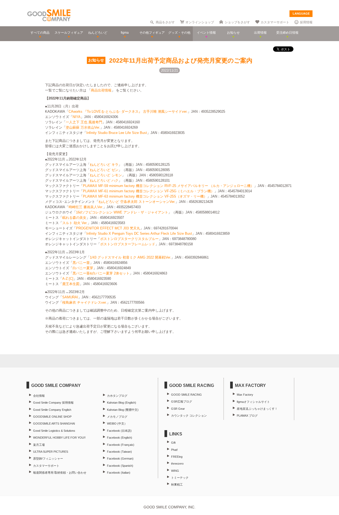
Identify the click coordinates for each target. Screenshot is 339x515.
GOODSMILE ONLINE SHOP (52, 416)
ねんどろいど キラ (104, 165)
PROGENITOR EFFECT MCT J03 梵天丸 (108, 228)
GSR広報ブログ (181, 401)
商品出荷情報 (101, 90)
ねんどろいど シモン (106, 175)
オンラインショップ (199, 22)
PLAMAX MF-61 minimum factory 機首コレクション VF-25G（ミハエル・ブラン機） (148, 191)
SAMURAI (70, 297)
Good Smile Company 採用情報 (53, 402)
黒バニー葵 (81, 263)
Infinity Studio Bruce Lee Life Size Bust (116, 133)
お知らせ (96, 60)
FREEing (176, 456)
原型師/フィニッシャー (48, 458)
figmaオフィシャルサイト (253, 401)
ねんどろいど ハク (104, 180)
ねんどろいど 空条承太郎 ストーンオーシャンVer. (137, 202)
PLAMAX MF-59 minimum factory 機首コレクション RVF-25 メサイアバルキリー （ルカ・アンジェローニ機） (168, 186)
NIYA (77, 117)
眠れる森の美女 (74, 218)
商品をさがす (165, 22)
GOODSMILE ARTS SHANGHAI (54, 423)
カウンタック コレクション (189, 415)
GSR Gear (178, 408)
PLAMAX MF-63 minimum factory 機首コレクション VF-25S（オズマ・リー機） (145, 196)
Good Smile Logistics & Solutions (54, 430)
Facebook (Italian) (118, 472)
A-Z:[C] (67, 279)
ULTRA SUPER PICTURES (50, 451)
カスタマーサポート (275, 22)
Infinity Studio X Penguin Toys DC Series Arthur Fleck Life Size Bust (139, 233)
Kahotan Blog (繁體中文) (123, 409)
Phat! (174, 449)
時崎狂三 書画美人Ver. (86, 207)
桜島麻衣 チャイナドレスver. (84, 302)
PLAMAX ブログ (247, 415)
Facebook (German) (120, 458)
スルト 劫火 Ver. (74, 223)
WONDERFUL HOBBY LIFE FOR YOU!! (59, 437)
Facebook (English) (119, 437)
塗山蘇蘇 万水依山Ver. (83, 127)
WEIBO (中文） (117, 423)
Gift (173, 442)
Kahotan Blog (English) (121, 402)
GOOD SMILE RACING (186, 394)
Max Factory (245, 394)
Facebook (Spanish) (120, 465)
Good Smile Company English (52, 409)
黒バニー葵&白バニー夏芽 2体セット (101, 273)
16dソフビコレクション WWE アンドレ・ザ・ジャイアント (122, 212)
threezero (177, 463)
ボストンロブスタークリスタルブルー (129, 239)
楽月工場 (39, 444)
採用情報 (306, 22)
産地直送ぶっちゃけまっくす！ (257, 408)
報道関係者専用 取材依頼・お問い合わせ (59, 472)
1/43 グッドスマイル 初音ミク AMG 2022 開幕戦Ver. (130, 257)
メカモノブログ (117, 416)
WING (175, 470)
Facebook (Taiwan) (119, 451)
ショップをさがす (237, 22)
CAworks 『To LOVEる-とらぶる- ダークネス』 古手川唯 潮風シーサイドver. (128, 112)
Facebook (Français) (120, 444)
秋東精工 (177, 484)
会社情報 (39, 395)
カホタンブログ (117, 395)
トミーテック (180, 477)
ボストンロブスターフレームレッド (127, 244)
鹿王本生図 (70, 284)
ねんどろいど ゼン (104, 170)
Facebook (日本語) (119, 430)
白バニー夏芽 (83, 268)
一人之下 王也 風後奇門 (84, 122)
